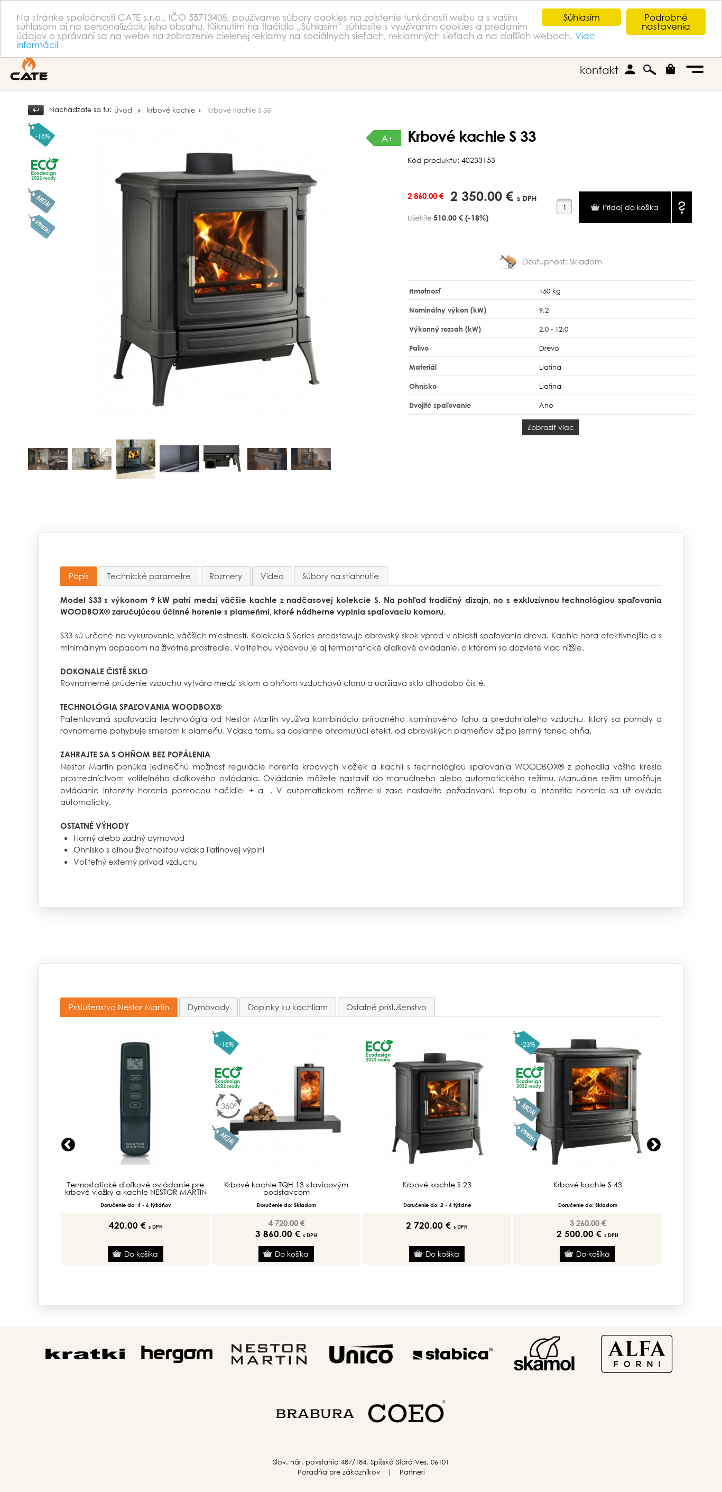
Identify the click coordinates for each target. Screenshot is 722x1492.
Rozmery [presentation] (225, 576)
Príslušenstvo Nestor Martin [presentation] (119, 1007)
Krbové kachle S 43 (587, 1184)
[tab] (78, 576)
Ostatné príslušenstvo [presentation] (386, 1007)
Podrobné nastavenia (666, 22)
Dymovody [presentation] (208, 1007)
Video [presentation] (272, 576)
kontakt (599, 70)
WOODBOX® (85, 611)
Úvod (123, 110)
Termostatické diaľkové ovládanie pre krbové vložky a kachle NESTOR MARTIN (136, 1188)
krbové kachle (171, 110)
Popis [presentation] (79, 576)
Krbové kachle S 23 (437, 1184)
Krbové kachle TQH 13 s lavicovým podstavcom (286, 1188)
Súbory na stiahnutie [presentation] (340, 576)
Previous (68, 1145)
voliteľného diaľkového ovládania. (193, 778)
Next (654, 1145)
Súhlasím (581, 17)
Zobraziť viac (550, 427)
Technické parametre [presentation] (149, 576)
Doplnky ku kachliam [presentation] (288, 1007)
